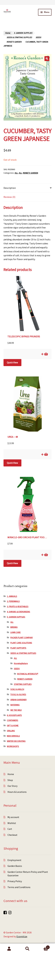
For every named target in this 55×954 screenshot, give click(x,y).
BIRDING (14, 627)
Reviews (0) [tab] (9, 196)
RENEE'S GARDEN (14, 42)
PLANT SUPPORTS (18, 648)
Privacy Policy (14, 881)
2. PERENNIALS (13, 601)
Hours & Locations (17, 791)
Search (27, 949)
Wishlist (11, 823)
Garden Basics (14, 865)
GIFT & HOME (12, 725)
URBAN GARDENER (18, 699)
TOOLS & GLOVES (18, 694)
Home (7, 33)
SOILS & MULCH (17, 689)
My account (13, 817)
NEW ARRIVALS (13, 735)
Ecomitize (21, 936)
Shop (10, 780)
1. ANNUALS (12, 596)
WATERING (15, 704)
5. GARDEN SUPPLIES (23, 33)
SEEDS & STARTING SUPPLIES (19, 37)
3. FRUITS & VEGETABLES (17, 606)
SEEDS (38, 37)
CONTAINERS (12, 720)
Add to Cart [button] (46, 354)
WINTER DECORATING (16, 741)
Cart (9, 828)
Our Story (12, 785)
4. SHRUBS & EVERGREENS (18, 611)
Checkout (12, 834)
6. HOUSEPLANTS (14, 715)
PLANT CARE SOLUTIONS (21, 642)
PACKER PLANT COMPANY (21, 637)
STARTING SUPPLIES (23, 684)
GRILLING (11, 730)
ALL (16, 172)
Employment (14, 860)
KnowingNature (21, 663)
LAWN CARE (15, 632)
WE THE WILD (16, 710)
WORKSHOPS (13, 746)
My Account (9, 949)
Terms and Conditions (18, 887)
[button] (46, 58)
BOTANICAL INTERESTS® (27, 673)
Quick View (12, 362)
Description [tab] (10, 187)
